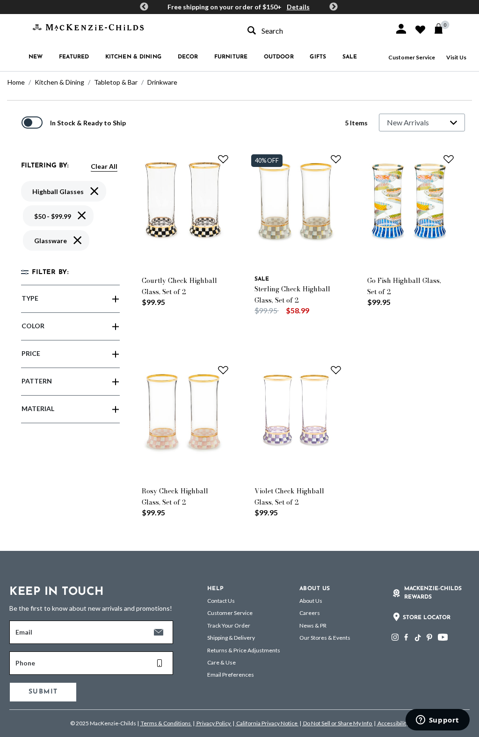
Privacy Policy (214, 723)
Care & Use (221, 662)
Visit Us (456, 57)
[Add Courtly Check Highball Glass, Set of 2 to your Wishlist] (223, 159)
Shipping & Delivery (231, 637)
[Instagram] (395, 637)
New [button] (36, 57)
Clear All (104, 166)
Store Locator (426, 618)
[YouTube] (443, 637)
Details (298, 7)
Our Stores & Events (324, 637)
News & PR (313, 625)
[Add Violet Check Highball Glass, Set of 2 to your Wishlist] (336, 370)
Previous (144, 7)
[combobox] (312, 30)
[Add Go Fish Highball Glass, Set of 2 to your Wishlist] (449, 159)
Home (16, 82)
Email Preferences (230, 674)
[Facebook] (406, 637)
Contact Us (221, 600)
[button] (401, 29)
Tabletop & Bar (116, 82)
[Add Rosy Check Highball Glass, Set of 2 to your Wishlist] (223, 370)
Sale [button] (349, 57)
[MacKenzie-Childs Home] (88, 26)
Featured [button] (74, 57)
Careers (309, 612)
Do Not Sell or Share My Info (337, 723)
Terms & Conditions (166, 723)
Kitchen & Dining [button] (133, 57)
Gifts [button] (318, 57)
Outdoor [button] (279, 57)
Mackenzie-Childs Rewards (433, 593)
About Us (310, 600)
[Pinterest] (429, 637)
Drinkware (162, 82)
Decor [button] (188, 57)
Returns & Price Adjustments (243, 650)
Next (333, 7)
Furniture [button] (230, 57)
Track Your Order (228, 625)
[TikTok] (417, 638)
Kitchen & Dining (59, 82)
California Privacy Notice (266, 723)
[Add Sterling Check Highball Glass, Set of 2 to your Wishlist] (336, 159)
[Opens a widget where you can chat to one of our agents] (437, 720)
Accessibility (393, 723)
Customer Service (411, 57)
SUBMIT (43, 691)
